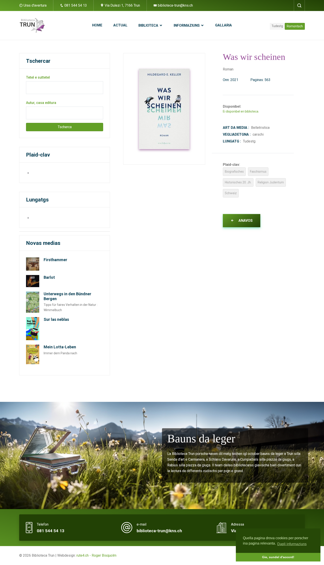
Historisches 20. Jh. (238, 182)
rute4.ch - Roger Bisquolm (96, 555)
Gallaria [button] (223, 25)
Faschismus (258, 171)
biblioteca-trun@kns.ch (175, 5)
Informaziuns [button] (187, 25)
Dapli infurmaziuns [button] (292, 544)
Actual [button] (120, 25)
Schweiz (231, 193)
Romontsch (295, 26)
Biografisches (234, 171)
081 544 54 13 (75, 5)
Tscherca (65, 127)
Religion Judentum (271, 182)
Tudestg (277, 26)
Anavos (245, 220)
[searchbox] (48, 172)
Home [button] (97, 25)
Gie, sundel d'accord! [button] (278, 557)
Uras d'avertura (35, 5)
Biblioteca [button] (148, 25)
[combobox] (47, 172)
